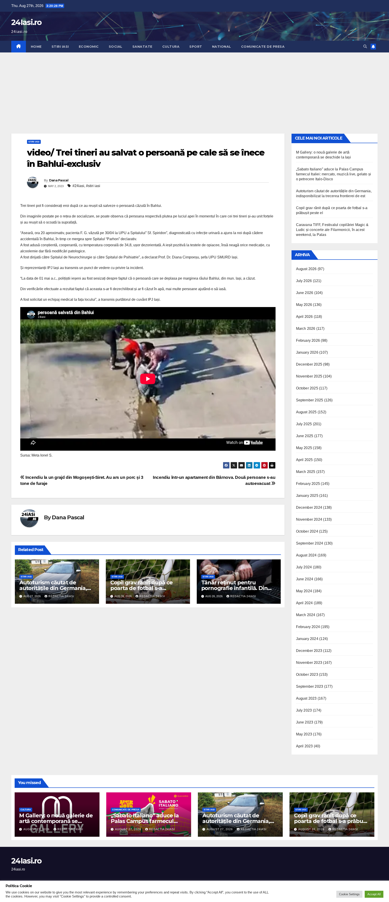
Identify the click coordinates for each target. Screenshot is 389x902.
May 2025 (304, 448)
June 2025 (304, 436)
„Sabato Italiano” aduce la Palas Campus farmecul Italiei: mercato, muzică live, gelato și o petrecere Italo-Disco (333, 174)
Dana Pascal (58, 180)
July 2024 (304, 567)
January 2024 (307, 639)
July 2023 (304, 710)
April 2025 (304, 460)
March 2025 (305, 472)
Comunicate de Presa (263, 47)
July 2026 (304, 281)
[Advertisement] (194, 86)
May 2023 (304, 734)
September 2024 (309, 543)
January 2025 (307, 495)
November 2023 (309, 663)
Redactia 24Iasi (61, 596)
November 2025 (309, 376)
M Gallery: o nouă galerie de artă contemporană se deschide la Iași (56, 821)
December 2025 (309, 364)
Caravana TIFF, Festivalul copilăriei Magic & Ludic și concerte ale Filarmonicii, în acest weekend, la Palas (332, 230)
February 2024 (308, 627)
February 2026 (308, 340)
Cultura (171, 47)
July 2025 (304, 424)
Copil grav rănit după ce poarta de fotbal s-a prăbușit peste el (141, 588)
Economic (89, 47)
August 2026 (306, 269)
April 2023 (304, 746)
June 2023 (304, 722)
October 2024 (307, 531)
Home (36, 47)
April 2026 (304, 317)
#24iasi (78, 186)
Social (115, 47)
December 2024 (309, 507)
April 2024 (304, 603)
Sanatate (142, 47)
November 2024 (309, 519)
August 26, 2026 (311, 829)
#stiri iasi (93, 186)
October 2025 (307, 388)
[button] (365, 46)
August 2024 (306, 555)
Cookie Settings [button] (349, 894)
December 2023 (309, 651)
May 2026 (304, 305)
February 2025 (308, 484)
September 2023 (309, 686)
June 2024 (304, 579)
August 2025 (306, 412)
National (221, 47)
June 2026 (304, 293)
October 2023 (307, 674)
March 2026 (305, 328)
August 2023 (306, 698)
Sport (195, 47)
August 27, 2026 (36, 829)
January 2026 (307, 352)
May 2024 (304, 591)
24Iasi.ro (26, 22)
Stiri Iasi (60, 47)
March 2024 (305, 615)
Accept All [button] (374, 894)
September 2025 (309, 400)
